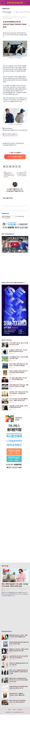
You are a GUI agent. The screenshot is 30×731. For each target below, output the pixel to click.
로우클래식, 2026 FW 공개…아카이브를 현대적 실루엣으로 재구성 (18, 350)
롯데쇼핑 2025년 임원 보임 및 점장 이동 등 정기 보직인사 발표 (18, 642)
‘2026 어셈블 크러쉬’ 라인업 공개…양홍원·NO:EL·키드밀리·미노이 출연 (18, 385)
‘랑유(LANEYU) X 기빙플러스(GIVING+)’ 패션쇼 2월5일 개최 (16, 694)
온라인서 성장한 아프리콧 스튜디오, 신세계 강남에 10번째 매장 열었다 (18, 371)
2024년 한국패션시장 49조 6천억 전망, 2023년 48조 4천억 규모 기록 (18, 687)
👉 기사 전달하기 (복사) (15, 156)
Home (9, 709)
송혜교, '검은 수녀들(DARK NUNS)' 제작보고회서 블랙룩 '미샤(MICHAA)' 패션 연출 (18, 671)
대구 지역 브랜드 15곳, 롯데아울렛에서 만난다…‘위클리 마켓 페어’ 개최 (18, 399)
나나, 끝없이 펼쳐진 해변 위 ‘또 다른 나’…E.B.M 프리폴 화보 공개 (18, 378)
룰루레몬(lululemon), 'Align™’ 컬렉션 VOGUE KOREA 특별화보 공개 (18, 635)
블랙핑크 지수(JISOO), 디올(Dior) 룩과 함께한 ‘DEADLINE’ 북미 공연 (18, 649)
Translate (7, 218)
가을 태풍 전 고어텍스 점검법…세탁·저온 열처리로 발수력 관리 (18, 406)
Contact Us (19, 709)
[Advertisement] (14, 265)
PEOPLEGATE (15, 2)
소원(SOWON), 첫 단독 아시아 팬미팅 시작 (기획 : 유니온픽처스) (18, 656)
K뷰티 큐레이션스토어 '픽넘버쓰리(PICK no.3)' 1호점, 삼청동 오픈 (17, 701)
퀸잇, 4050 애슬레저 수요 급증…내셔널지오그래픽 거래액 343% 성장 (15, 585)
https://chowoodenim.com (10, 135)
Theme (22, 712)
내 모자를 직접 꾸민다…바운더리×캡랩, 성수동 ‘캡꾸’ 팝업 (18, 357)
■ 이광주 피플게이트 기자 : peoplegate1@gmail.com (15, 190)
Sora (12, 712)
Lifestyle (7, 17)
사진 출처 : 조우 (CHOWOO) (15, 57)
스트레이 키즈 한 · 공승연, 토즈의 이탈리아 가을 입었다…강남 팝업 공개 (18, 392)
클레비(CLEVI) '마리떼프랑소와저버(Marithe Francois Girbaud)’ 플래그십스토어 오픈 (18, 680)
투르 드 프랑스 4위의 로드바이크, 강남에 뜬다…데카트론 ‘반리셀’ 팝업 (18, 364)
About (14, 709)
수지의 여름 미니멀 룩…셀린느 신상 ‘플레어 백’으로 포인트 (18, 343)
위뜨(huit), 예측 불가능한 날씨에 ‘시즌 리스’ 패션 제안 (18, 663)
